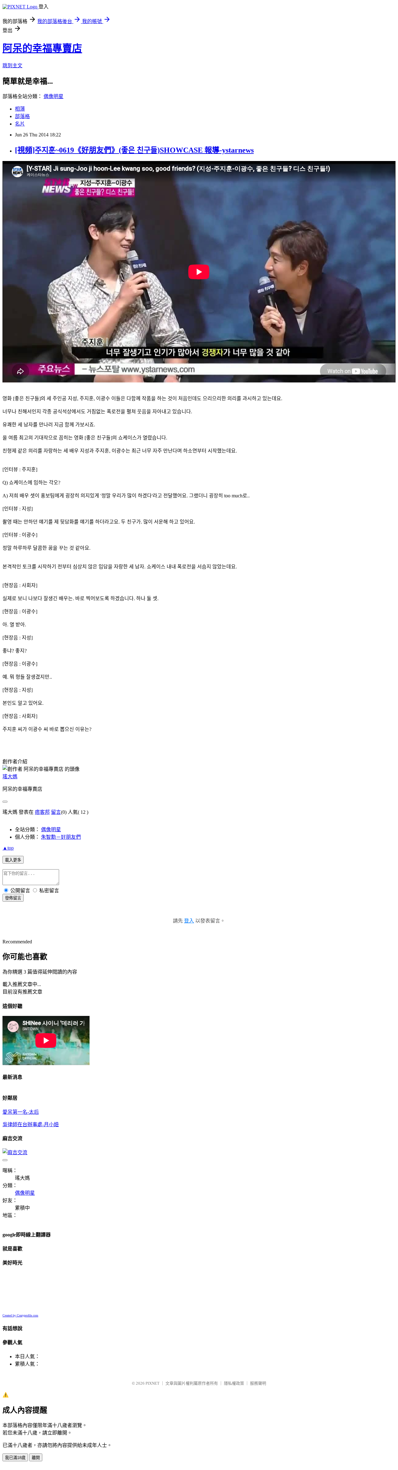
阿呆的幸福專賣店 (42, 48)
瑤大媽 (9, 776)
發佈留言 (13, 898)
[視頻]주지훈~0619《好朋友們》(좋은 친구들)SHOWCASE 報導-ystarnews (134, 150)
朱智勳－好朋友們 (61, 837)
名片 (20, 123)
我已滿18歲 (15, 1457)
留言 (56, 812)
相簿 (20, 108)
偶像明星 (53, 96)
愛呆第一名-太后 (20, 1112)
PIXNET (153, 1383)
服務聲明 (258, 1383)
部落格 (22, 116)
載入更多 (13, 860)
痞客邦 (42, 812)
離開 (36, 1457)
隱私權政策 (234, 1383)
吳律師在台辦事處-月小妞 (30, 1124)
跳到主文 (12, 65)
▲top (8, 848)
